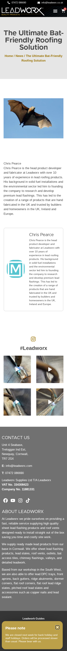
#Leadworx (33, 348)
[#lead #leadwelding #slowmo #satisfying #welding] (50, 369)
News (19, 56)
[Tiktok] (28, 500)
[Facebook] (5, 500)
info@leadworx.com (19, 466)
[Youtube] (13, 500)
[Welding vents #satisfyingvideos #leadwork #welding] (17, 402)
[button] (55, 11)
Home (9, 56)
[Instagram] (20, 500)
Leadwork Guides (33, 618)
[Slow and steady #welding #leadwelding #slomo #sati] (50, 402)
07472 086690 (14, 473)
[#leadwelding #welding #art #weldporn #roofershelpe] (17, 369)
